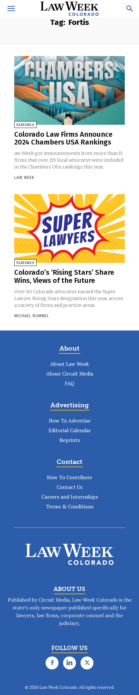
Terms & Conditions (69, 506)
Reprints (69, 440)
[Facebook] (52, 662)
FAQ (69, 383)
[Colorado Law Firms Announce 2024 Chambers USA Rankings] (69, 90)
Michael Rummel (31, 316)
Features (25, 125)
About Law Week (69, 363)
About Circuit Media (69, 373)
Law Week (24, 177)
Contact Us (69, 487)
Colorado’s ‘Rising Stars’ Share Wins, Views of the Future (64, 276)
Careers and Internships (69, 496)
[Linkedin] (69, 662)
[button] (11, 8)
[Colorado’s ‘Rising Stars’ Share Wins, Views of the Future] (69, 228)
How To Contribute (69, 477)
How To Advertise (70, 420)
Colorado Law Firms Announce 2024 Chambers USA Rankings (63, 138)
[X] (86, 662)
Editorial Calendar (69, 430)
